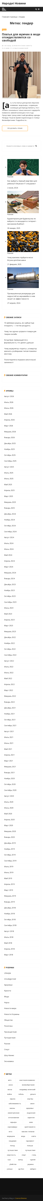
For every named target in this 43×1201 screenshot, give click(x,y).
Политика (8, 1026)
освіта (33, 1136)
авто (9, 1080)
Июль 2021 (8, 737)
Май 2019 (8, 878)
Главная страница (9, 17)
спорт (24, 1155)
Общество (8, 1020)
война (9, 1094)
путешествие (13, 1150)
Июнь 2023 (8, 608)
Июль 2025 (8, 473)
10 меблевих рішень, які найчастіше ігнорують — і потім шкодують (19, 324)
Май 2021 (8, 749)
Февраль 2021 (10, 766)
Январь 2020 (9, 837)
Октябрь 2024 (10, 526)
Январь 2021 (9, 772)
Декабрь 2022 (10, 637)
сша (9, 1160)
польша (30, 1145)
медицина (11, 1136)
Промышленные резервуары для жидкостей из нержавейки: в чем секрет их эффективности (21, 296)
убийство (12, 1164)
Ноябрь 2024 (9, 520)
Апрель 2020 (9, 819)
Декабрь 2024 (10, 514)
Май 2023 (8, 614)
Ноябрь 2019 (9, 849)
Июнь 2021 (8, 743)
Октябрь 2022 (10, 649)
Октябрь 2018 (10, 919)
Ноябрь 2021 (9, 714)
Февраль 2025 (10, 502)
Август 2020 (9, 796)
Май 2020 (8, 814)
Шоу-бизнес (9, 1055)
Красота (7, 991)
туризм (32, 1160)
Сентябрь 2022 (10, 655)
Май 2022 (8, 678)
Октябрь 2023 (10, 596)
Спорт (6, 1049)
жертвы (30, 1099)
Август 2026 (9, 396)
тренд (20, 1160)
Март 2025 (8, 496)
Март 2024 (8, 567)
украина (30, 1164)
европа (12, 1099)
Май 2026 (8, 414)
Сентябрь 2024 (10, 531)
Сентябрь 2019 (10, 861)
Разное (10, 177)
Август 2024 (9, 537)
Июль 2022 (8, 667)
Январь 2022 (9, 702)
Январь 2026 (9, 437)
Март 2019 (8, 890)
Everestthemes (21, 1198)
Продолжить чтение (14, 128)
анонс (11, 1085)
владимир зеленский (27, 1089)
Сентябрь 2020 (10, 790)
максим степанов (28, 1131)
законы (12, 1108)
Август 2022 (9, 661)
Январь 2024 (9, 578)
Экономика (9, 1061)
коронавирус (12, 1127)
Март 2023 (8, 625)
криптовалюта (30, 1127)
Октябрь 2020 (10, 784)
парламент (30, 1141)
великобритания (28, 1085)
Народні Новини (14, 3)
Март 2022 (8, 690)
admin (7, 48)
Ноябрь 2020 (9, 778)
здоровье (30, 1108)
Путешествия (9, 1038)
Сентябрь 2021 (10, 725)
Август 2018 (9, 931)
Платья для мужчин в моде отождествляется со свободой (21, 37)
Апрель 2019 (9, 884)
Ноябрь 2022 (9, 643)
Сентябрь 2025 (10, 461)
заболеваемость (15, 1103)
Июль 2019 (8, 866)
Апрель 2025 (9, 490)
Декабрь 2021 (10, 708)
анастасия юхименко (27, 1080)
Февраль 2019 (10, 896)
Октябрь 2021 (10, 720)
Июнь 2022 (8, 672)
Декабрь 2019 (10, 843)
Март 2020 (8, 825)
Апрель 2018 (9, 949)
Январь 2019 (9, 902)
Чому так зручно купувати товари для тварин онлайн (20, 332)
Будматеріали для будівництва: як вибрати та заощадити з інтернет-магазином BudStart (22, 221)
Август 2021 (9, 731)
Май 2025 (8, 484)
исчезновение (13, 1117)
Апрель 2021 (9, 755)
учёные (10, 1169)
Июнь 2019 (8, 872)
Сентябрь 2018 (10, 925)
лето (10, 1131)
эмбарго (33, 1169)
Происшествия (10, 1032)
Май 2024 (8, 555)
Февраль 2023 (10, 631)
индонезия (31, 1113)
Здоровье (8, 985)
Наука (6, 1002)
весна (10, 1089)
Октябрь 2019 (10, 855)
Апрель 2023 (9, 620)
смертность (11, 1155)
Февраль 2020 (10, 831)
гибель (21, 1094)
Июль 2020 (8, 802)
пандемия (12, 1141)
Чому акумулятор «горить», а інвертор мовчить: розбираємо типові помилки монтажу (20, 351)
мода (23, 1136)
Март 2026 (8, 426)
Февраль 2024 (10, 573)
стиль (34, 1155)
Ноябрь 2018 (9, 913)
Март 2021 (8, 761)
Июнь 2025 (8, 478)
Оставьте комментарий (20, 48)
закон (32, 1103)
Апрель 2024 (9, 561)
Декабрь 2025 (10, 443)
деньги (33, 1094)
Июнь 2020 (8, 808)
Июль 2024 (8, 543)
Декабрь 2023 (10, 584)
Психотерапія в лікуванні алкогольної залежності (20, 361)
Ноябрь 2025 (9, 449)
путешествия (30, 1150)
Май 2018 (8, 943)
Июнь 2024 (8, 549)
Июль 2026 (8, 402)
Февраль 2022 (10, 696)
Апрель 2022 (9, 684)
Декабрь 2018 (10, 908)
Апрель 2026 (9, 420)
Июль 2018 (8, 937)
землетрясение (13, 1113)
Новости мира (10, 1008)
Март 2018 (8, 955)
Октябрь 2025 (10, 455)
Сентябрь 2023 (10, 602)
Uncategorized (10, 979)
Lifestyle (7, 973)
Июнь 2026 (8, 408)
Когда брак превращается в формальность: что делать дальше (19, 341)
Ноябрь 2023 (9, 590)
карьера (13, 1122)
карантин (31, 1117)
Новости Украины (11, 1014)
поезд (12, 1145)
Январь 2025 (9, 508)
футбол (21, 1169)
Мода (4, 29)
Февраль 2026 (10, 432)
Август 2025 (9, 467)
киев (31, 1122)
